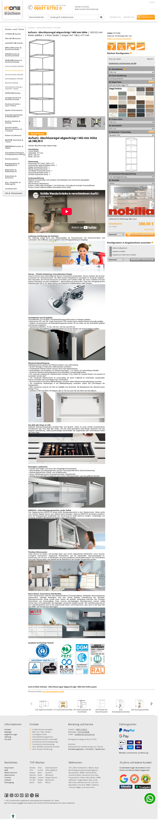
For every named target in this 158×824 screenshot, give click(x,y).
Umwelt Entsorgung (9, 781)
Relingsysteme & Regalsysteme (12, 164)
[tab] (14, 29)
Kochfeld (89, 749)
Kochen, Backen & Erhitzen (12, 122)
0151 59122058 (83, 732)
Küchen (12, 10)
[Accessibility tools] (13, 816)
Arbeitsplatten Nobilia (14, 78)
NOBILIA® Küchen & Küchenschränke (13, 61)
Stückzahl (112, 234)
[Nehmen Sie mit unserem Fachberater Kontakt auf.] (131, 46)
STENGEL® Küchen (13, 34)
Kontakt (152, 2)
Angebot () (129, 17)
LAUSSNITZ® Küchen (14, 43)
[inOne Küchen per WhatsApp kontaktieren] (150, 798)
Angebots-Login (10, 734)
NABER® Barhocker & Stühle (14, 147)
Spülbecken (100, 749)
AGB (6, 770)
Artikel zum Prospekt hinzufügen (119, 39)
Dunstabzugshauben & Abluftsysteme (14, 116)
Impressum (9, 767)
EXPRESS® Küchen (13, 93)
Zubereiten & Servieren (10, 177)
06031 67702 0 (81, 729)
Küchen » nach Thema (14, 29)
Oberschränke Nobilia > (45, 28)
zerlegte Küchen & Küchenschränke (13, 98)
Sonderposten (11, 188)
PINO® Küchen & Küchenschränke (12, 55)
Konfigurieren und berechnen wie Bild (122, 63)
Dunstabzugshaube (76, 749)
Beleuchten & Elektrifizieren (11, 171)
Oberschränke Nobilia (14, 70)
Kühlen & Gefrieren (13, 135)
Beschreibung (37, 134)
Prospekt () (115, 17)
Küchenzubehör (11, 159)
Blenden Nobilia (11, 83)
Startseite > (32, 28)
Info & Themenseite (13, 193)
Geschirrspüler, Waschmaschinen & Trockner (13, 129)
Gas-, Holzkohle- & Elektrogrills (13, 183)
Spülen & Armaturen (13, 110)
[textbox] (74, 17)
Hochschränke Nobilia (14, 74)
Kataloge (8, 732)
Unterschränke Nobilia (14, 66)
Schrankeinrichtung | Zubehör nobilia (14, 87)
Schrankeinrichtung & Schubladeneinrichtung (15, 153)
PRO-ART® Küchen (13, 38)
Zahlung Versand (7, 738)
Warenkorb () (148, 17)
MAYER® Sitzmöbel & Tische (14, 141)
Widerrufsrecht (10, 772)
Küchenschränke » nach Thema (13, 105)
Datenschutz (9, 775)
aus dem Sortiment (53, 691)
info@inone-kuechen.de (84, 734)
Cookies (7, 777)
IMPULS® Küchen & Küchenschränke (13, 48)
